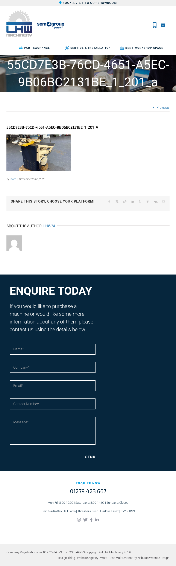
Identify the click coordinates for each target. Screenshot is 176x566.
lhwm (13, 179)
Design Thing (66, 558)
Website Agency (87, 558)
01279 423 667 (88, 491)
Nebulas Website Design (154, 558)
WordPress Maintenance (116, 558)
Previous (163, 107)
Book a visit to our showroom (89, 3)
